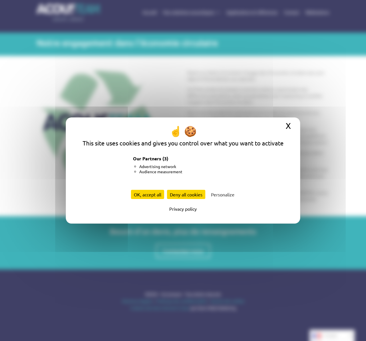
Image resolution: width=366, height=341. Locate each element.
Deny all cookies (186, 194)
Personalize (222, 194)
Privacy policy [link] (183, 209)
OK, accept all (147, 194)
